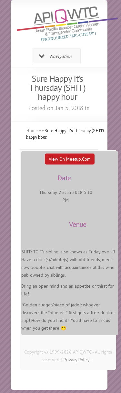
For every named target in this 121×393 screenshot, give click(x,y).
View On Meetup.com (70, 159)
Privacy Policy (76, 360)
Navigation (61, 56)
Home (32, 130)
